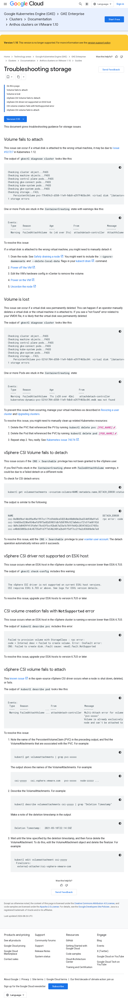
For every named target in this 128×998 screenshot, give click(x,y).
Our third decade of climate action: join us (92, 979)
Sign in (120, 4)
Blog (99, 940)
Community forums (45, 940)
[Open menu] (5, 4)
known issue (17, 678)
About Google (11, 979)
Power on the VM (21, 280)
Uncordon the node (21, 286)
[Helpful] (116, 56)
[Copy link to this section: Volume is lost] (32, 300)
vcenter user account (96, 539)
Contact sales (11, 959)
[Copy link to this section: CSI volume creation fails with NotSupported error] (98, 611)
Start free (114, 19)
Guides (78, 60)
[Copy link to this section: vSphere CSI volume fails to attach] (69, 670)
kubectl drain (83, 261)
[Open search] (80, 4)
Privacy (25, 979)
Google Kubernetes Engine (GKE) (29, 14)
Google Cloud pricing (14, 945)
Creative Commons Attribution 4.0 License (94, 903)
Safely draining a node (47, 256)
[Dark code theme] (120, 167)
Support (39, 945)
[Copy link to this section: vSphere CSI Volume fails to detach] (71, 453)
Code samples (73, 953)
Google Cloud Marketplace (11, 952)
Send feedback (111, 69)
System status (42, 956)
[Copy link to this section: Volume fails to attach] (46, 140)
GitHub (69, 940)
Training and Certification (79, 967)
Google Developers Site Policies (93, 906)
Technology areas (22, 56)
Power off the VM (21, 267)
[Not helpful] (121, 56)
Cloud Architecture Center (76, 960)
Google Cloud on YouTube (110, 956)
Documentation (40, 19)
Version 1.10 (16, 119)
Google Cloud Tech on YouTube (108, 963)
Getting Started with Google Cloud (76, 947)
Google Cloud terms (56, 979)
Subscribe (58, 986)
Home (7, 56)
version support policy (99, 42)
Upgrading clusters (29, 414)
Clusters (15, 19)
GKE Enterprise (72, 14)
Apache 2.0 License (49, 906)
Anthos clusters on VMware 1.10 (33, 25)
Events (100, 945)
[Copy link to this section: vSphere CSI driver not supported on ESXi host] (91, 556)
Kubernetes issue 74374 (60, 439)
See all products (12, 940)
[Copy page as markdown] (19, 77)
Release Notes (42, 951)
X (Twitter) (102, 951)
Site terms (37, 979)
